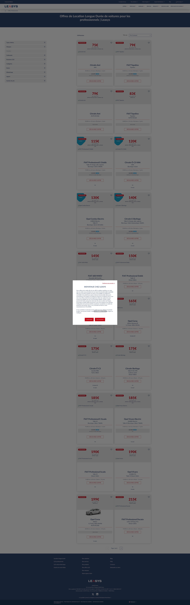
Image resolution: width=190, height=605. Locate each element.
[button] (108, 283)
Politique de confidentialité (100, 311)
